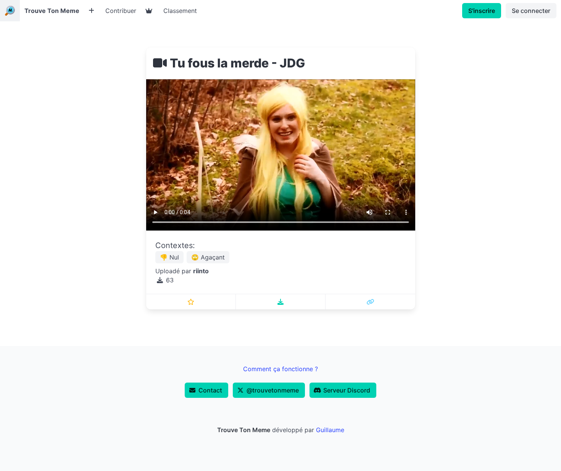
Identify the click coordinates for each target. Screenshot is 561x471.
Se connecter (531, 10)
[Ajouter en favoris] (191, 301)
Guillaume (330, 430)
